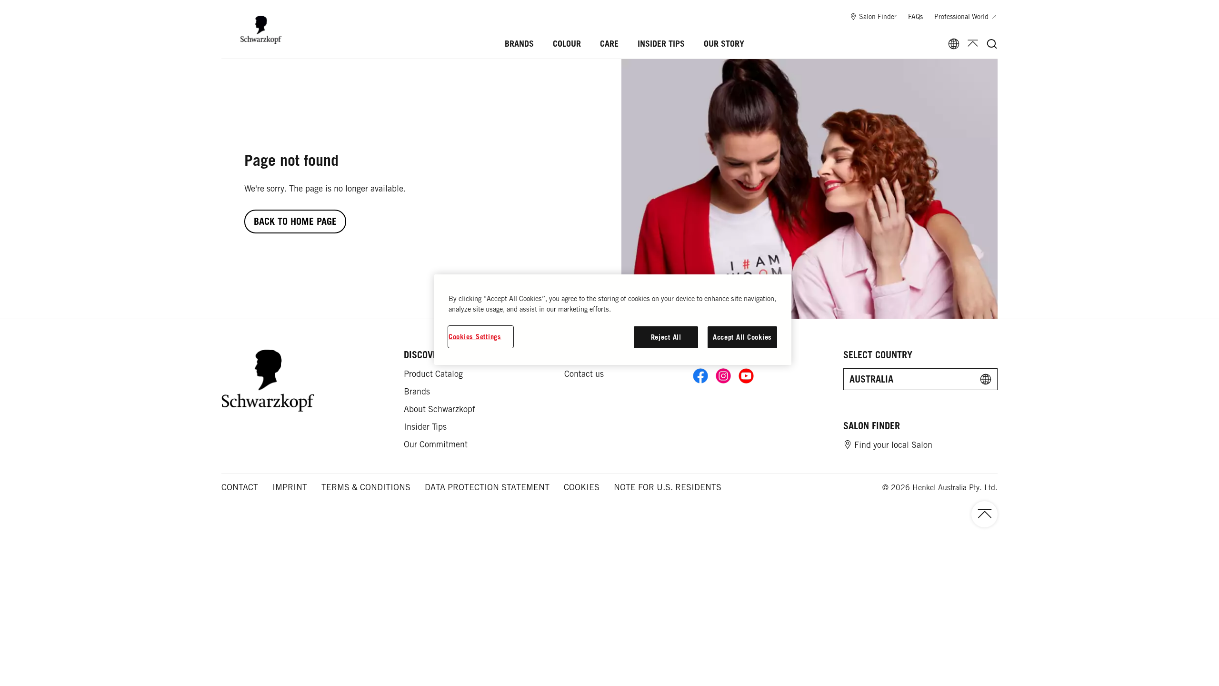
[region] (612, 319)
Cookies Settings (475, 337)
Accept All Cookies (742, 337)
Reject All (666, 337)
